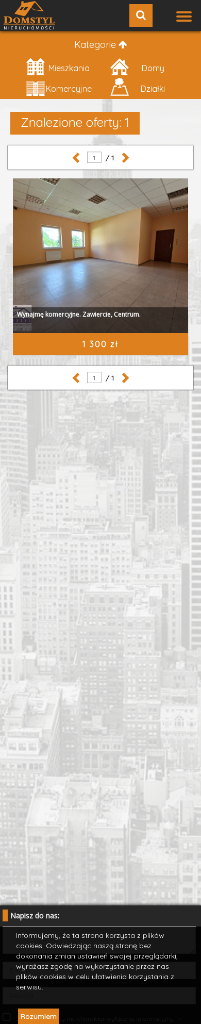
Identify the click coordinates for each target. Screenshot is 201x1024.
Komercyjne (69, 89)
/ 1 (108, 157)
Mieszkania (69, 68)
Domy (153, 68)
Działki (153, 89)
